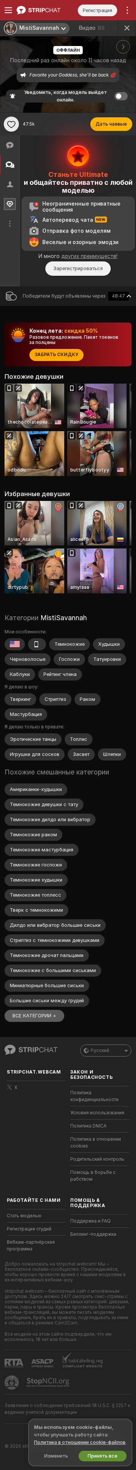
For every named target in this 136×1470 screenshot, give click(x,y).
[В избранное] (11, 124)
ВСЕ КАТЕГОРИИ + (34, 1015)
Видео (92, 28)
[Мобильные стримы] (37, 644)
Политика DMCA (88, 1126)
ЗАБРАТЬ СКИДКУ (56, 354)
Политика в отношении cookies (95, 1143)
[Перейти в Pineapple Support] (12, 1382)
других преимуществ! (89, 256)
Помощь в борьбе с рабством (93, 1176)
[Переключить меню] (8, 10)
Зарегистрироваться (78, 268)
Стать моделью (24, 1215)
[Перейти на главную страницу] (42, 10)
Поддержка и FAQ (90, 1221)
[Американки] (15, 644)
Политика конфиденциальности (94, 1096)
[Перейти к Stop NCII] (48, 1382)
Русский (100, 1050)
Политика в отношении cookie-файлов (79, 1442)
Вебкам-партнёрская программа (31, 1246)
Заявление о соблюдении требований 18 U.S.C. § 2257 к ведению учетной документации (67, 1409)
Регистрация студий (29, 1229)
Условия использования (97, 1112)
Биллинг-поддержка (93, 1234)
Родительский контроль (97, 1159)
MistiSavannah (63, 618)
